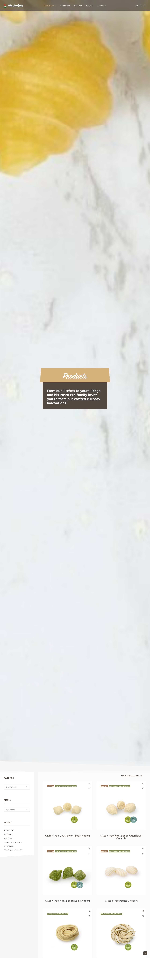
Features (65, 5)
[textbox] (17, 787)
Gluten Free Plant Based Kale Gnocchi (67, 900)
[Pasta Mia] (13, 5)
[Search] (141, 5)
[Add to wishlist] (89, 788)
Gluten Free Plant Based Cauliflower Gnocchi (121, 837)
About (89, 5)
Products (49, 5)
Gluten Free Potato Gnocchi (121, 900)
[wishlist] (144, 5)
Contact (101, 5)
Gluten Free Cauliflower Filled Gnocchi (67, 835)
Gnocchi (50, 786)
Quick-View (89, 783)
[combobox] (17, 787)
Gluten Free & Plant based (66, 786)
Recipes (78, 5)
